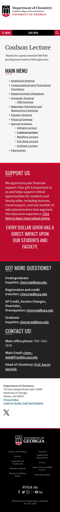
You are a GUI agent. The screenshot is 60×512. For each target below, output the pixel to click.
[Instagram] (28, 492)
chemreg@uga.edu (33, 282)
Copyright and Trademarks (17, 462)
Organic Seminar (21, 115)
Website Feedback (17, 468)
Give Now (33, 33)
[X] (23, 492)
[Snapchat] (32, 492)
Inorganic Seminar (22, 98)
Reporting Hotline (42, 475)
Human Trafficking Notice (17, 474)
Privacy (42, 462)
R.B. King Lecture (27, 141)
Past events (18, 150)
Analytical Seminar (23, 81)
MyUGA (17, 456)
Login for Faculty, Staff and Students (23, 403)
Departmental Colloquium (27, 93)
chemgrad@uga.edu (34, 322)
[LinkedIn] (41, 492)
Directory (42, 452)
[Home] (30, 14)
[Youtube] (36, 492)
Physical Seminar (22, 119)
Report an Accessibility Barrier (42, 468)
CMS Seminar (25, 102)
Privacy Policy (11, 399)
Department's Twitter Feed (6, 412)
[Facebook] (19, 492)
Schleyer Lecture (27, 146)
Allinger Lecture (27, 128)
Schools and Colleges (17, 452)
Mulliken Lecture (27, 137)
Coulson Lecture (27, 132)
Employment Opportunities (42, 456)
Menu (7, 33)
